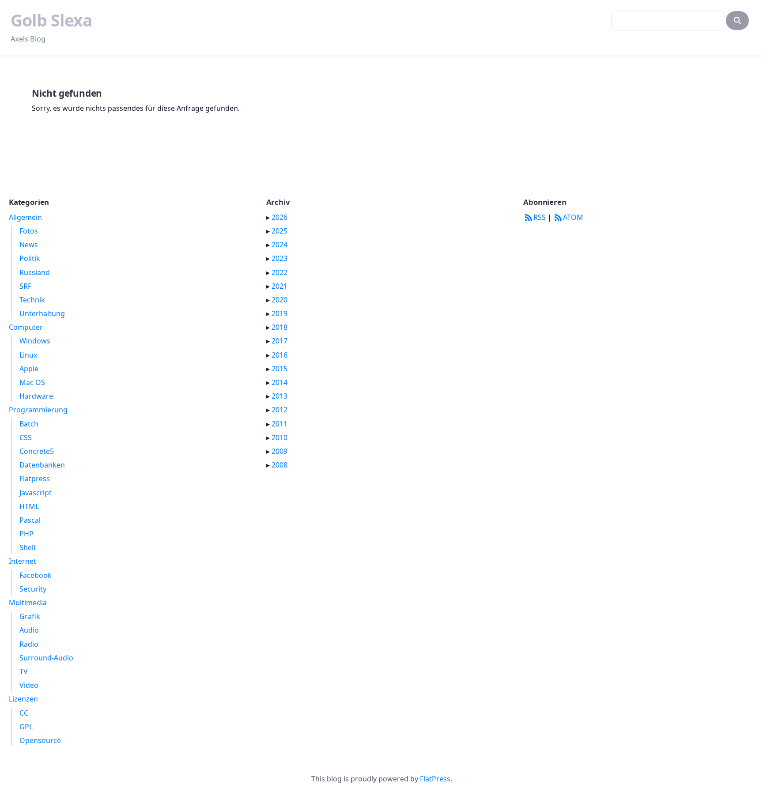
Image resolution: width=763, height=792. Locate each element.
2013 (279, 396)
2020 (279, 300)
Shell (27, 547)
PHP (26, 534)
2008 (279, 465)
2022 (279, 272)
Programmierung (38, 410)
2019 (279, 313)
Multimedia (28, 602)
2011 (279, 424)
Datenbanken (42, 465)
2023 (279, 258)
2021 (279, 286)
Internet (22, 561)
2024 (279, 244)
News (28, 244)
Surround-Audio (46, 658)
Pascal (30, 520)
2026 (279, 217)
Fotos (28, 231)
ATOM (573, 217)
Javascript (35, 493)
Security (32, 589)
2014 (279, 382)
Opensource (40, 740)
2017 (279, 341)
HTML (29, 506)
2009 (279, 451)
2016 (279, 355)
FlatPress (435, 779)
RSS (539, 217)
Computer (26, 327)
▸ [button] (269, 217)
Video (28, 685)
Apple (28, 368)
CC (23, 713)
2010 (279, 437)
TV (23, 671)
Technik (32, 300)
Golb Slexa (51, 20)
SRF (25, 286)
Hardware (36, 396)
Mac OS (32, 382)
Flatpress (34, 478)
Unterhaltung (42, 313)
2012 (279, 410)
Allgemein (25, 217)
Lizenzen (23, 699)
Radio (28, 644)
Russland (34, 272)
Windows (34, 341)
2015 (279, 368)
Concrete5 (36, 451)
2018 (279, 327)
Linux (28, 355)
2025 (279, 231)
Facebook (35, 575)
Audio (29, 630)
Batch (28, 424)
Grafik (29, 616)
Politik (29, 258)
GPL (26, 727)
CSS (25, 437)
